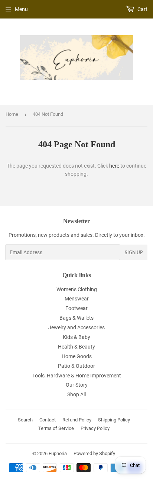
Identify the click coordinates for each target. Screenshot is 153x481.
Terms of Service (56, 428)
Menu (21, 9)
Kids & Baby (76, 337)
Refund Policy (76, 420)
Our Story (77, 385)
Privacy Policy (95, 428)
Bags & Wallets (76, 318)
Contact (47, 420)
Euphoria (58, 453)
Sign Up (134, 252)
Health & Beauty (76, 347)
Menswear (77, 299)
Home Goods (77, 356)
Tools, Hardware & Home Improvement (76, 376)
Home (12, 114)
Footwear (76, 308)
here (114, 166)
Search (25, 420)
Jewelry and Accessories (76, 327)
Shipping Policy (114, 420)
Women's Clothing (76, 289)
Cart (141, 9)
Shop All (76, 394)
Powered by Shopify (94, 453)
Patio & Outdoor (76, 366)
